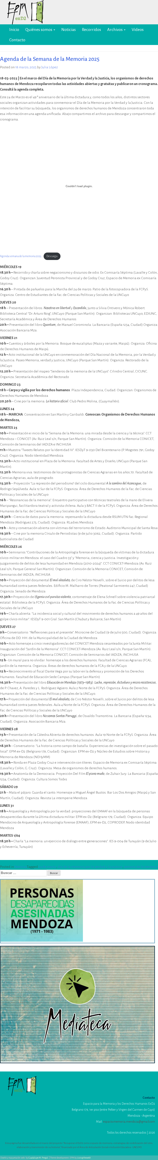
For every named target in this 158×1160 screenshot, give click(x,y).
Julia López (49, 67)
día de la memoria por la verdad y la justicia (90, 867)
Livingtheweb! (84, 1157)
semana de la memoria (141, 867)
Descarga (51, 256)
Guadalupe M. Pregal (38, 1157)
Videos (138, 29)
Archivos (115, 29)
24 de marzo (47, 867)
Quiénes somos (39, 29)
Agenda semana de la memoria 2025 (20, 256)
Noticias (68, 29)
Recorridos (91, 29)
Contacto (17, 40)
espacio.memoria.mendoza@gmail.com (129, 1121)
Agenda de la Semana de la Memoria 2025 (49, 59)
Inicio (14, 29)
